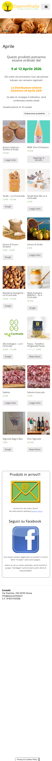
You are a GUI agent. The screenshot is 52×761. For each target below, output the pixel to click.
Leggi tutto (10, 160)
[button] (2, 31)
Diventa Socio (36, 511)
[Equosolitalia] (21, 6)
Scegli (8, 206)
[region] (26, 26)
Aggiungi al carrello (38, 159)
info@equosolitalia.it (12, 595)
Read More (34, 356)
